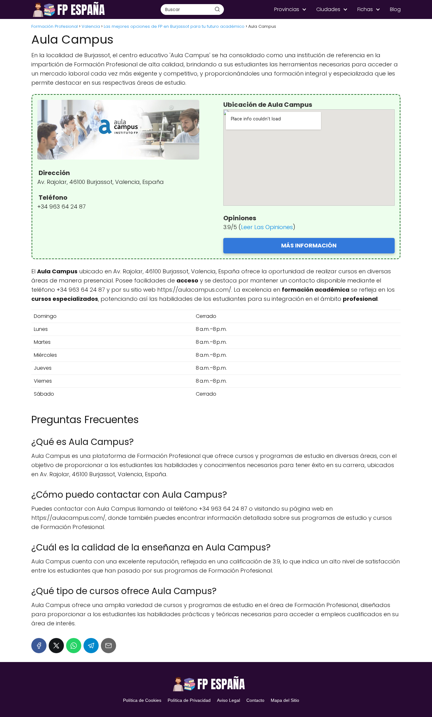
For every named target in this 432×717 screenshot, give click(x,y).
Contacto (255, 700)
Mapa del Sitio (285, 700)
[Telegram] (91, 645)
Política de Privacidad (189, 700)
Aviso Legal (228, 700)
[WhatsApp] (73, 645)
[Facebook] (38, 645)
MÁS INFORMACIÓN (308, 245)
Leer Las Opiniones (267, 227)
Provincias (286, 9)
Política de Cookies (142, 700)
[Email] (108, 645)
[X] (56, 645)
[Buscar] (217, 9)
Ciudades (328, 9)
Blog (395, 9)
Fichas (365, 9)
